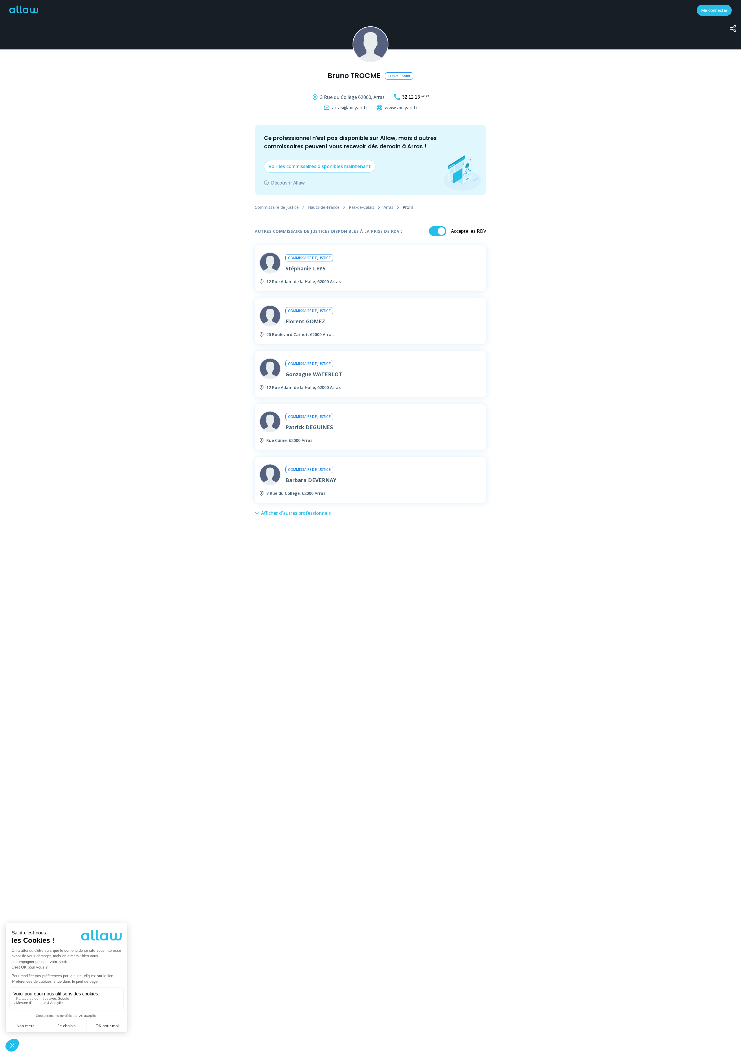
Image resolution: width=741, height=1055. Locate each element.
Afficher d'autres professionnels (296, 513)
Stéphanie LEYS (305, 268)
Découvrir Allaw (288, 183)
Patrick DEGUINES (309, 427)
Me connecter (714, 10)
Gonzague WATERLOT (313, 374)
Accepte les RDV (468, 231)
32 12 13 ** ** (415, 97)
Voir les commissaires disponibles (320, 166)
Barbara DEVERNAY (310, 480)
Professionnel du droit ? (665, 10)
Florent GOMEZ (305, 321)
